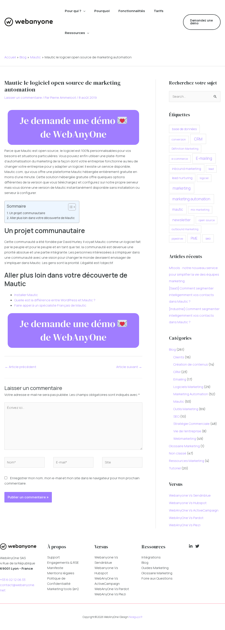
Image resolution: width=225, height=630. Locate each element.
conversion (179, 139)
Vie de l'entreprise (187, 431)
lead (211, 169)
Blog (172, 349)
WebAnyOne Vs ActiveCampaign (193, 510)
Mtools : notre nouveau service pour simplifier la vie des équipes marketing (194, 274)
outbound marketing (185, 229)
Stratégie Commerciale (191, 423)
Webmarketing (184, 438)
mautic (177, 209)
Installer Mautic (26, 295)
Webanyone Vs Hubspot (188, 503)
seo (208, 238)
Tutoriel (175, 468)
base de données (184, 129)
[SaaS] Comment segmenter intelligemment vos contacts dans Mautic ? (191, 295)
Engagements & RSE (63, 562)
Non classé (177, 453)
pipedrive (177, 239)
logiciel (204, 178)
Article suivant (129, 366)
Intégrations (151, 557)
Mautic (178, 401)
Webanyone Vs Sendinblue (190, 495)
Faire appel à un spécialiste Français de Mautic (50, 305)
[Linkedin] (191, 546)
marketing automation (191, 198)
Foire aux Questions (157, 578)
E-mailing (204, 158)
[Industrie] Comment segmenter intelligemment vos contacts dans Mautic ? (194, 315)
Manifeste (55, 567)
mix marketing (200, 210)
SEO (176, 416)
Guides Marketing (155, 567)
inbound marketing (186, 168)
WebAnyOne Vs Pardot (186, 517)
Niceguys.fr (136, 617)
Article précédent (20, 366)
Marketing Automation (190, 394)
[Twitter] (197, 546)
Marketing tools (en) (63, 589)
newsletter (181, 219)
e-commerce (180, 159)
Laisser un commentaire (23, 97)
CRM (198, 139)
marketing (182, 188)
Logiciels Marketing (188, 386)
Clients (178, 357)
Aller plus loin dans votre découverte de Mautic (42, 218)
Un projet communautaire (27, 213)
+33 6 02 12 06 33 (12, 579)
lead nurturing (182, 178)
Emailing (179, 379)
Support (53, 557)
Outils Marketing (185, 409)
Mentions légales (60, 573)
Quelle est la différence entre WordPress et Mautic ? (54, 300)
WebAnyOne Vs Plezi (184, 525)
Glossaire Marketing (184, 446)
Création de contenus (190, 364)
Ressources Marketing (186, 460)
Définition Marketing (185, 149)
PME (194, 238)
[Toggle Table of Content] (70, 207)
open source (207, 220)
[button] (83, 11)
